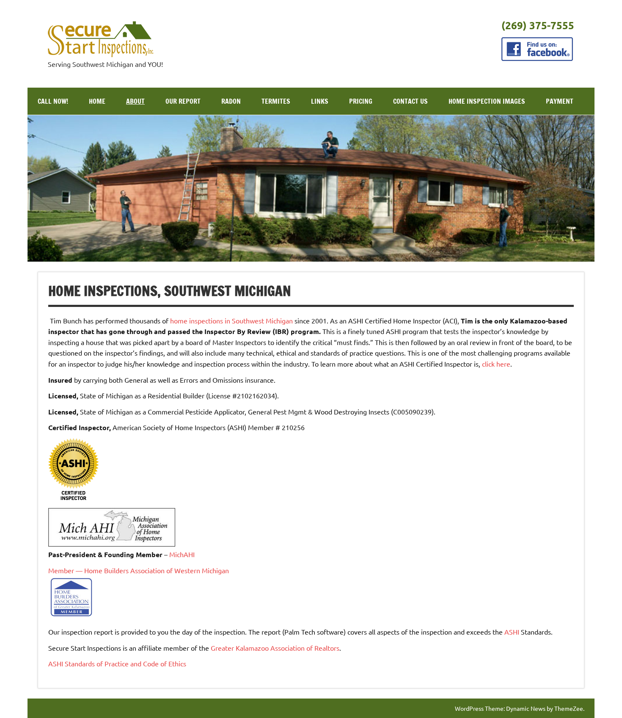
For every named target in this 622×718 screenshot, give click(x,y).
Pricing (360, 101)
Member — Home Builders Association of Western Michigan (138, 570)
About (135, 101)
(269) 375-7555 (537, 25)
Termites (275, 101)
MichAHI (182, 554)
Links (319, 101)
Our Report (183, 101)
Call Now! (53, 101)
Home (97, 101)
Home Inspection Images (487, 101)
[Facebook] (537, 58)
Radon (231, 101)
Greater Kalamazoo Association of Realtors (275, 647)
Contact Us (410, 101)
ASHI (511, 631)
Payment (559, 101)
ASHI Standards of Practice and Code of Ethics (117, 663)
